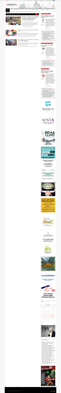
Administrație (16, 9)
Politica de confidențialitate (49, 0)
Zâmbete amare (48, 13)
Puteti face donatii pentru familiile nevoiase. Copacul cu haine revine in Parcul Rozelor (30, 18)
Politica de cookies (42, 0)
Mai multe (51, 9)
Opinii (29, 9)
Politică (21, 9)
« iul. (41, 322)
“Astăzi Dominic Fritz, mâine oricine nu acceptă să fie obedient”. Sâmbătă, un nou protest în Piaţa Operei (48, 343)
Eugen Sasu (42, 53)
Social (26, 21)
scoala (33, 46)
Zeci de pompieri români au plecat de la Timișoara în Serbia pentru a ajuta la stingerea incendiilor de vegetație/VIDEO (48, 360)
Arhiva (27, 0)
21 (50, 316)
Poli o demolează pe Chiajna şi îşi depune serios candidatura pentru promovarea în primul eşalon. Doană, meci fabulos (48, 355)
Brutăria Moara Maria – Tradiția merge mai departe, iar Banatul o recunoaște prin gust (47, 71)
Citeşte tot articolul (48, 28)
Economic (42, 9)
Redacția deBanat (36, 0)
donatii (26, 36)
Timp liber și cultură (35, 9)
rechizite (32, 36)
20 (48, 316)
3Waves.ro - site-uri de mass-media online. (14, 391)
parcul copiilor (28, 46)
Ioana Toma (25, 41)
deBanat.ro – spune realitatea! (12, 390)
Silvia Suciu (29, 21)
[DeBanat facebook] (53, 1)
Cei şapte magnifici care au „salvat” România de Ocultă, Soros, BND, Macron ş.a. (47, 16)
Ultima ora (44, 13)
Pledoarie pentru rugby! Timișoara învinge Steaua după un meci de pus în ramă (25, 11)
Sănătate (47, 9)
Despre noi (31, 0)
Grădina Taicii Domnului (44, 43)
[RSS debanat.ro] (54, 1)
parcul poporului (29, 36)
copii (24, 36)
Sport (26, 9)
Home (24, 0)
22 (52, 316)
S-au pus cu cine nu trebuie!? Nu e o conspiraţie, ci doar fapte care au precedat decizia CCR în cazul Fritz (48, 33)
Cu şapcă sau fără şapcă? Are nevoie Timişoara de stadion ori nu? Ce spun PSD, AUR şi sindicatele (48, 36)
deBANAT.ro (30, 4)
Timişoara (34, 36)
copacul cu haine (22, 36)
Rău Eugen (43, 342)
